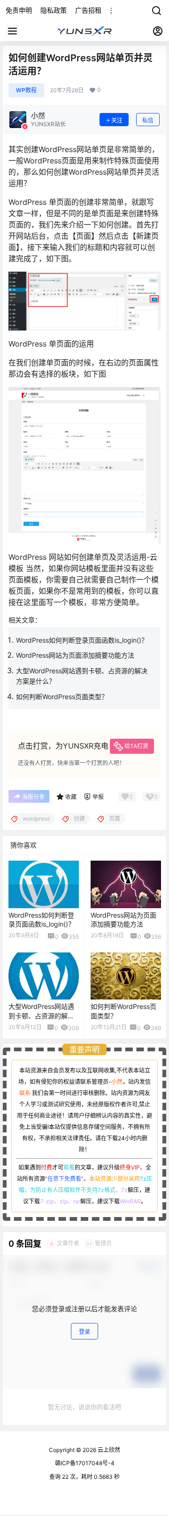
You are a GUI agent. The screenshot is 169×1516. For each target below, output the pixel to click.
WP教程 (26, 90)
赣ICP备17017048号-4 (85, 1463)
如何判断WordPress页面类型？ (62, 697)
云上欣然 (108, 1449)
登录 (84, 1331)
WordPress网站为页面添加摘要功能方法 (75, 655)
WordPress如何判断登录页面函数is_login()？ (82, 640)
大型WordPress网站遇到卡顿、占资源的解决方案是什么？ (41, 1015)
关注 (117, 120)
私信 (148, 120)
